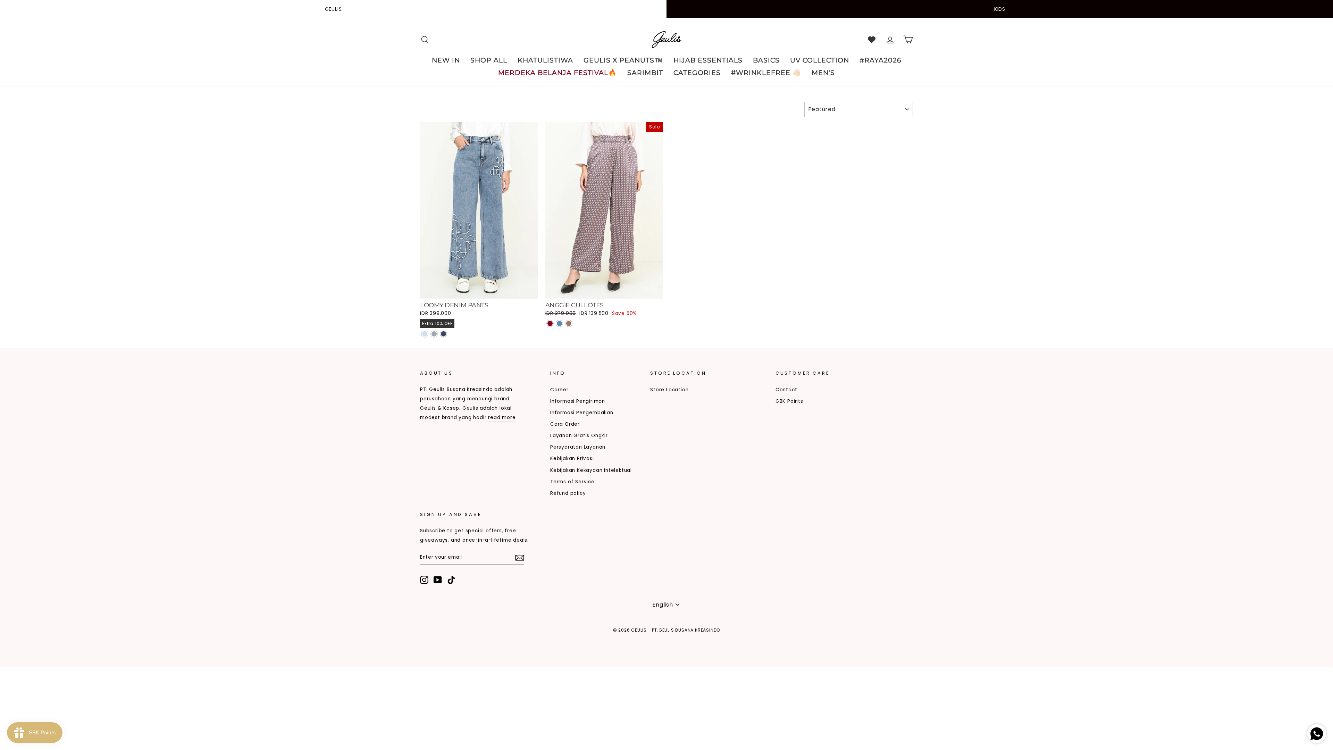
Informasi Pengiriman (577, 401)
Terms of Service (572, 481)
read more (501, 417)
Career (559, 389)
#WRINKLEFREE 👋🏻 (766, 73)
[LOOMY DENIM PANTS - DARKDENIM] (443, 334)
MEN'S (823, 73)
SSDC (456, 641)
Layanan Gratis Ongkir (579, 435)
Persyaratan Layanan (577, 447)
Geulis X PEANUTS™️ (623, 60)
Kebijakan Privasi (572, 458)
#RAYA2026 (881, 60)
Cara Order (565, 424)
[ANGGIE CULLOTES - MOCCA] (568, 323)
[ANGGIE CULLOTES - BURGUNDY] (550, 323)
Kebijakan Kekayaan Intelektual (591, 470)
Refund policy (568, 493)
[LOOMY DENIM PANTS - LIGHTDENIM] (424, 334)
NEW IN (446, 60)
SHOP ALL (488, 60)
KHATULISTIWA (545, 60)
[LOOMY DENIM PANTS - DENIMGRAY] (434, 334)
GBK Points (789, 401)
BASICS (766, 60)
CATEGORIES (697, 73)
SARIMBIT (645, 73)
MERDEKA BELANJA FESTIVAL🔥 (557, 73)
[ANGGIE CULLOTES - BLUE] (559, 323)
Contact (786, 389)
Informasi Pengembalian (581, 412)
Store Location (669, 389)
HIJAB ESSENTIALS (708, 60)
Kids (999, 9)
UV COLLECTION (819, 60)
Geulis (333, 9)
